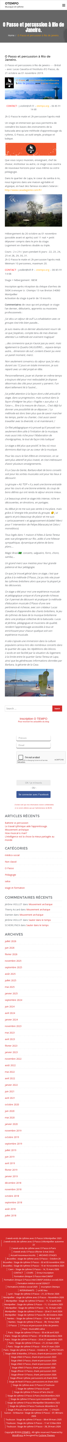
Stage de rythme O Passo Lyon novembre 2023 (34, 1399)
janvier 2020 (11, 1124)
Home (11, 35)
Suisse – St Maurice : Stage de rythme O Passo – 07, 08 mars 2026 (33, 1414)
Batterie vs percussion (16, 822)
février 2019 (11, 1169)
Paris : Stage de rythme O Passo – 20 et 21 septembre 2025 (33, 1339)
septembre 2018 (13, 1202)
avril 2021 (10, 1097)
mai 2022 (10, 1071)
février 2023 (11, 1045)
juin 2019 (9, 1156)
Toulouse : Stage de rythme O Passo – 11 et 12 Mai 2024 (33, 1423)
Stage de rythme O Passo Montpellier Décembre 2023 (33, 1402)
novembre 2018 (13, 1189)
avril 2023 (10, 1039)
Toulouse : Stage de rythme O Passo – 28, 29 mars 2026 (34, 1426)
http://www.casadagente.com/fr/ (23, 190)
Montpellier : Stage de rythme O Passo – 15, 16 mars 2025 (34, 1307)
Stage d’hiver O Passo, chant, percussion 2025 (33, 1371)
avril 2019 (10, 1163)
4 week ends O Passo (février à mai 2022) (33, 1251)
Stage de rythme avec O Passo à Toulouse (33, 1385)
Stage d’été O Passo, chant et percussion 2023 (33, 1356)
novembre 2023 (13, 1026)
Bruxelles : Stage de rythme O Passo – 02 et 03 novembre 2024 (33, 1262)
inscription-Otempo (50, 1286)
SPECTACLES (57, 1349)
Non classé (11, 861)
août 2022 (10, 1065)
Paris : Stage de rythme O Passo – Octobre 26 (26, 1349)
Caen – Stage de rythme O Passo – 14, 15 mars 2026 (33, 1269)
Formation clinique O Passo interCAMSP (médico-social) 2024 (33, 1279)
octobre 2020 (12, 1104)
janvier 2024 (11, 1019)
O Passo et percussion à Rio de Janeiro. (39, 1325)
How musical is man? (16, 833)
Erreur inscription (45, 1272)
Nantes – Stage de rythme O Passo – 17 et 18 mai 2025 (33, 1318)
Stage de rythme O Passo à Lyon (34, 1388)
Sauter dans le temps (40, 919)
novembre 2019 (13, 1130)
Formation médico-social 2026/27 (34, 1283)
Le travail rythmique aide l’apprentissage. (26, 826)
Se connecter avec (34, 794)
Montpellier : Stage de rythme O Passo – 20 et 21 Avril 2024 (33, 1311)
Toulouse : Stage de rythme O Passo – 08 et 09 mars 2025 (34, 1419)
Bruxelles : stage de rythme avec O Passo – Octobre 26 (33, 1258)
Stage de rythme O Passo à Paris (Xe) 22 (33, 1392)
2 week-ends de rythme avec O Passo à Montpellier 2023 (33, 1238)
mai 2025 (10, 986)
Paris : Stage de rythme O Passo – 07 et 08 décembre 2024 (33, 1335)
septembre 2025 (13, 967)
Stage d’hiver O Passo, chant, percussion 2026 (33, 1374)
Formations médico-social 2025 (22, 1286)
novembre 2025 (13, 960)
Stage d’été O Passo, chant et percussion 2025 (33, 1363)
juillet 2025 (10, 980)
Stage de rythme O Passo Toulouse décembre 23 (34, 1406)
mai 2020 (10, 1117)
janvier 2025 (11, 993)
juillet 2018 (10, 1215)
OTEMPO (26, 1432)
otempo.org (43, 105)
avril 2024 (10, 1013)
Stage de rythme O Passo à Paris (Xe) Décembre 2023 (33, 1395)
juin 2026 (9, 947)
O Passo (9, 868)
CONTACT (18, 1272)
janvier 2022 (11, 1084)
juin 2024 (9, 1006)
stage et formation (15, 887)
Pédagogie (10, 874)
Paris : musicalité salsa (33, 1328)
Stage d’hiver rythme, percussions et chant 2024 (33, 1378)
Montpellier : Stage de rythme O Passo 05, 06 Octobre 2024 (33, 1314)
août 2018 (10, 1208)
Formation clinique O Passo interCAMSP (33, 1276)
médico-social (12, 855)
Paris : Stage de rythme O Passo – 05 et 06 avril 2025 (33, 1332)
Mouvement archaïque (17, 829)
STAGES (55, 1409)
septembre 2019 (13, 1143)
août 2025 (10, 973)
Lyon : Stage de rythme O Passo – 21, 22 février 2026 (33, 1293)
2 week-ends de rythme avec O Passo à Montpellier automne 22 (34, 1243)
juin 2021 (9, 1091)
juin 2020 (9, 1111)
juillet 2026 (10, 941)
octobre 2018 (12, 1195)
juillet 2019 (10, 1150)
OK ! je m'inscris (33, 782)
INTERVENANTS (27, 1290)
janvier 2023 (11, 1052)
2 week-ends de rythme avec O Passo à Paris (33, 1248)
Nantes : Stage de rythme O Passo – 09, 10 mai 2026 (33, 1321)
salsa (7, 881)
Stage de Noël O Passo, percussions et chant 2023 (33, 1381)
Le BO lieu (42, 1290)
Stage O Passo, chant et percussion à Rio (28, 1409)
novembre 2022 (13, 1058)
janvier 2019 (11, 1176)
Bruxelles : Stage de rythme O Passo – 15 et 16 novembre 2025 (33, 1265)
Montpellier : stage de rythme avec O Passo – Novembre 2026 (33, 1297)
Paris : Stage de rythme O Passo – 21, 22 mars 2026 (34, 1342)
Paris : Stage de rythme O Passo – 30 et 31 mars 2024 (34, 1346)
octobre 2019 (12, 1137)
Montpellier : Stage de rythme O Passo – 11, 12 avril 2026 (33, 1300)
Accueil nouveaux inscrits (23, 1255)
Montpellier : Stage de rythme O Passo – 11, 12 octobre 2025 (33, 1304)
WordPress (17, 1435)
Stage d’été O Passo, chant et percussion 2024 (33, 1360)
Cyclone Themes (47, 1435)
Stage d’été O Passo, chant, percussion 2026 (33, 1367)
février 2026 (11, 954)
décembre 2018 (13, 1182)
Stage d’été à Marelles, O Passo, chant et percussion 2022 (33, 1353)
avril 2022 (10, 1078)
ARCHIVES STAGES (48, 1255)
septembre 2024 (13, 999)
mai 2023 (10, 1032)
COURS (29, 1272)
